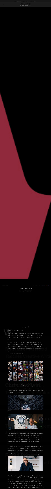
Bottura (15, 483)
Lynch (33, 487)
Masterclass (28, 346)
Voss (33, 479)
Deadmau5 (36, 485)
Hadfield (34, 481)
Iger (17, 485)
